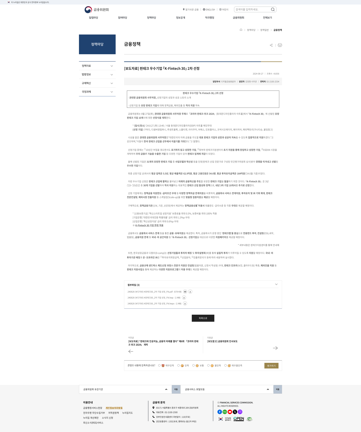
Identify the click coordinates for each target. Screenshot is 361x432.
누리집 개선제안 (91, 417)
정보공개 (180, 17)
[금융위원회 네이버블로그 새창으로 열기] (225, 412)
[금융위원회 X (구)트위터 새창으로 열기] (235, 412)
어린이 (225, 9)
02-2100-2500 (171, 412)
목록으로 (203, 318)
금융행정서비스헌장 (92, 407)
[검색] (272, 9)
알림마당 (93, 17)
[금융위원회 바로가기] (97, 9)
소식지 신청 (107, 417)
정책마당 (151, 17)
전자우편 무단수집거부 (94, 412)
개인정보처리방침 (114, 407)
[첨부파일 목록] (276, 284)
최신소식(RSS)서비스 (93, 422)
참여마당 (122, 17)
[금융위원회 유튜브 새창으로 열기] (230, 412)
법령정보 (86, 74)
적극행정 (209, 17)
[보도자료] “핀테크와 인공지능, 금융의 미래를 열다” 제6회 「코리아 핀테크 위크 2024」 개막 (163, 342)
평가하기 (271, 365)
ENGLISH (210, 9)
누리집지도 (127, 412)
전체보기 (267, 17)
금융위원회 (238, 17)
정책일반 (264, 30)
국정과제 (86, 91)
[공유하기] (271, 45)
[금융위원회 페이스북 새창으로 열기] (219, 412)
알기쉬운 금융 (192, 9)
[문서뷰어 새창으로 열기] (185, 292)
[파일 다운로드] (190, 292)
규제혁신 (86, 83)
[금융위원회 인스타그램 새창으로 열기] (240, 412)
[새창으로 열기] (224, 418)
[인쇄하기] (280, 45)
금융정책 (278, 30)
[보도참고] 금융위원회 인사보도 (222, 341)
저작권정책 (113, 412)
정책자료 (86, 66)
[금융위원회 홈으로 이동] (241, 29)
